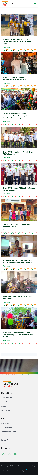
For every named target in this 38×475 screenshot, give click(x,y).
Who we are (5, 423)
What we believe (6, 427)
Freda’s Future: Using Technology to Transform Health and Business (16, 79)
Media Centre (5, 410)
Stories (3, 406)
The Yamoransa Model (8, 431)
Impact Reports (6, 402)
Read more (6, 47)
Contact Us (4, 440)
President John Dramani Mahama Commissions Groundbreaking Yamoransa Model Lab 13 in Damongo (18, 116)
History (3, 436)
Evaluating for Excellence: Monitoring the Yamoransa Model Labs (18, 225)
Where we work (6, 398)
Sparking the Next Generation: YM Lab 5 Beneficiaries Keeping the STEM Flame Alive (17, 41)
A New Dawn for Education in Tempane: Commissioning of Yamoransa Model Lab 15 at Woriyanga (18, 335)
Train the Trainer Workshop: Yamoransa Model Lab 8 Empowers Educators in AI (17, 261)
